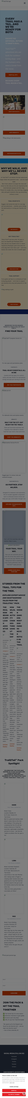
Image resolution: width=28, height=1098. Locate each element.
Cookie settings (14, 1086)
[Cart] (24, 1093)
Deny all (14, 1090)
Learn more (12, 1082)
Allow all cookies (13, 1094)
